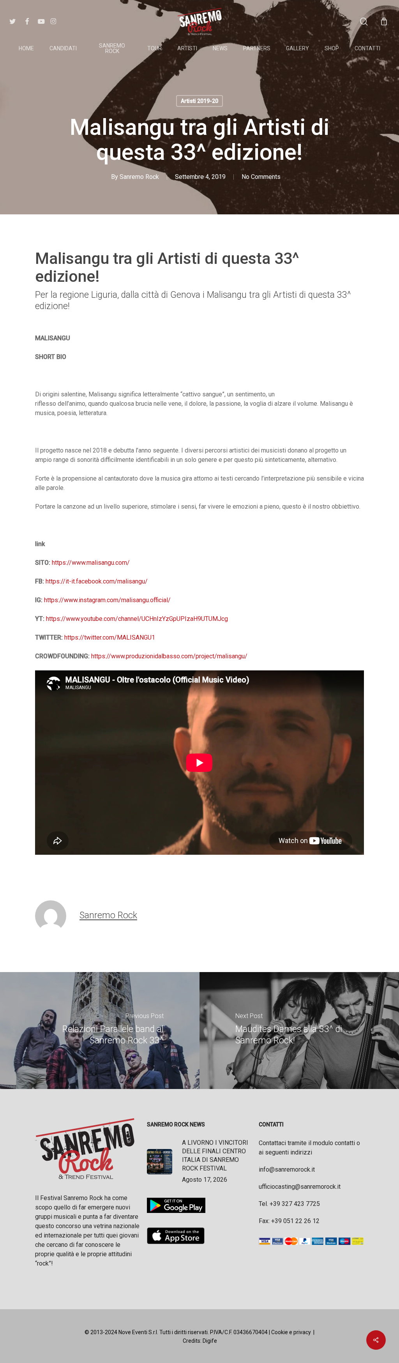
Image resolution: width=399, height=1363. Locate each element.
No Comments (261, 176)
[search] (364, 22)
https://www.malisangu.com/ (91, 562)
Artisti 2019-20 (199, 101)
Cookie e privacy (291, 1332)
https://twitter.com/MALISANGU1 (109, 637)
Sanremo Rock (139, 176)
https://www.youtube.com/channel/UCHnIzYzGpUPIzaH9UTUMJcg (137, 618)
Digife (210, 1341)
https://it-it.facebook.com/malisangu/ (97, 581)
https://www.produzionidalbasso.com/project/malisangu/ (169, 656)
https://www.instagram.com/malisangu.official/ (107, 600)
